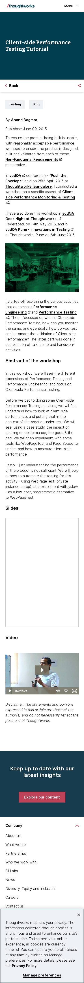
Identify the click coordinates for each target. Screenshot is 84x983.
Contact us (14, 906)
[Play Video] (9, 690)
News (10, 879)
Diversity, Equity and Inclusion (30, 888)
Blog (36, 104)
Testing (15, 104)
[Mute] (57, 690)
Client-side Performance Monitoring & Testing (40, 194)
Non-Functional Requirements (31, 159)
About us (13, 835)
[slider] (39, 690)
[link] (42, 797)
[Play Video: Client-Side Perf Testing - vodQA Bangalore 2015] (42, 670)
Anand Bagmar (24, 120)
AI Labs (11, 871)
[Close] (79, 915)
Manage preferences (42, 975)
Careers (11, 897)
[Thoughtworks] (20, 6)
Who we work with (21, 862)
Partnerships (15, 853)
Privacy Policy (24, 965)
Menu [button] (68, 6)
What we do (15, 844)
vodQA (15, 175)
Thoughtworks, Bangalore (28, 186)
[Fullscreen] (74, 690)
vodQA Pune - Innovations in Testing (37, 229)
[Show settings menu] (66, 690)
